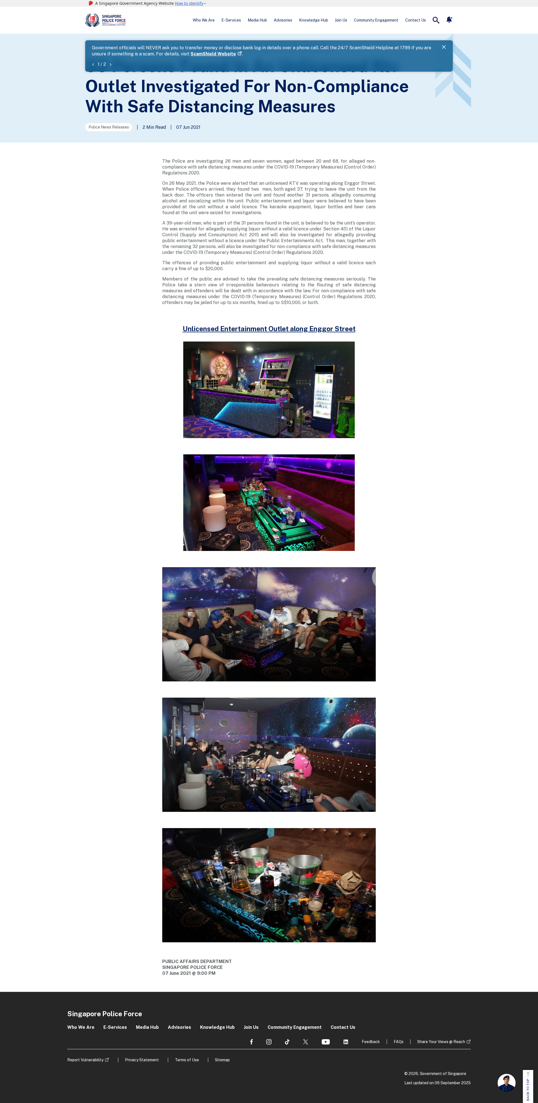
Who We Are (204, 20)
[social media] (251, 1041)
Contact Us (415, 20)
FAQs (399, 1041)
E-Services (231, 20)
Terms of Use (187, 1060)
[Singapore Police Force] (105, 20)
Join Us (341, 20)
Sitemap (222, 1060)
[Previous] (93, 64)
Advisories (283, 20)
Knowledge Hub (313, 20)
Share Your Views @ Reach (441, 1041)
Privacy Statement (142, 1060)
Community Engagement (376, 20)
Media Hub (257, 20)
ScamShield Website (213, 54)
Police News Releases (109, 127)
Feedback (371, 1041)
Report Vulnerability (85, 1060)
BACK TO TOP (528, 1090)
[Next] (110, 64)
